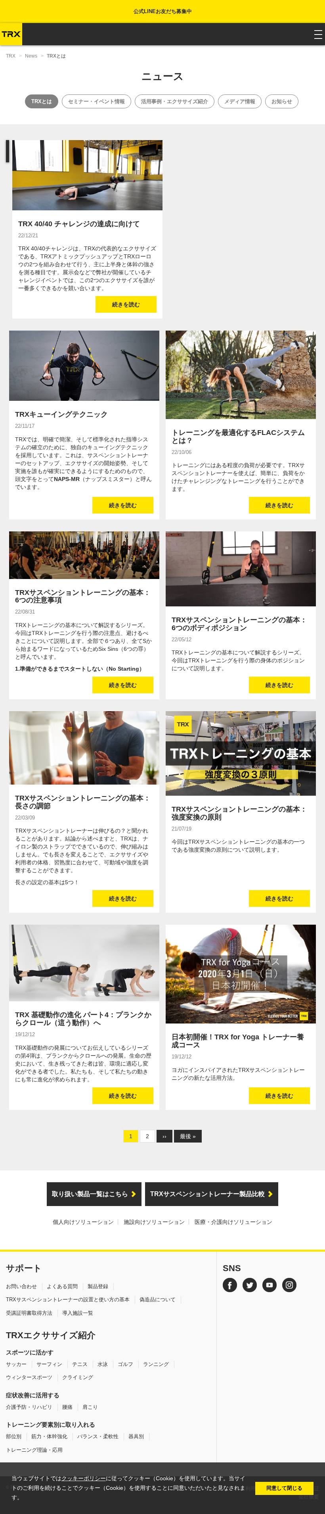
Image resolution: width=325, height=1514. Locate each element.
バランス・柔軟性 (98, 1436)
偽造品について (158, 1299)
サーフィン (49, 1364)
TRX (10, 56)
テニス (80, 1364)
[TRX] (11, 34)
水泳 (103, 1364)
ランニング (156, 1364)
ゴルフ (125, 1364)
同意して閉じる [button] (284, 1488)
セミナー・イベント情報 (96, 101)
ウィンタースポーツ (29, 1377)
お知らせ (281, 101)
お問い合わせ (21, 1286)
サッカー (16, 1364)
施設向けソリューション (154, 1222)
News (31, 56)
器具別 (136, 1436)
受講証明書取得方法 (29, 1313)
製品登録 (98, 1286)
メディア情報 (239, 101)
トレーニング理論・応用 (34, 1450)
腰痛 (67, 1407)
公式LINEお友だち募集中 (163, 11)
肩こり (90, 1407)
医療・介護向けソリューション (233, 1222)
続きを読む (126, 304)
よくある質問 (62, 1286)
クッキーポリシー (83, 1478)
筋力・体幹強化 (49, 1436)
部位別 (13, 1436)
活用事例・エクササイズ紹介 (174, 101)
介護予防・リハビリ (29, 1407)
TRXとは (41, 101)
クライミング (77, 1377)
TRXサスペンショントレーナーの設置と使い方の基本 (68, 1299)
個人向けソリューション (83, 1222)
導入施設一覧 (77, 1313)
